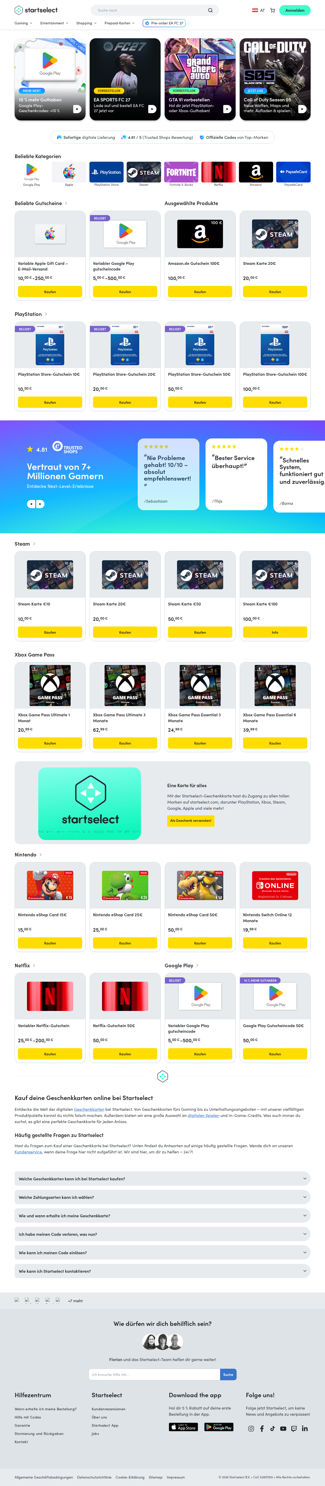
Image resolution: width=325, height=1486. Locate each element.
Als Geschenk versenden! (190, 820)
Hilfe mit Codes (28, 1417)
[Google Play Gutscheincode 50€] (275, 996)
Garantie (22, 1425)
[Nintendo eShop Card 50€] (200, 885)
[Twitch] (294, 1428)
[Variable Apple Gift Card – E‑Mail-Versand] (50, 234)
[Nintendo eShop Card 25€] (125, 885)
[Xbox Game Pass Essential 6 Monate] (275, 685)
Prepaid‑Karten (117, 23)
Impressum (176, 1477)
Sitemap (156, 1477)
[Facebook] (262, 1428)
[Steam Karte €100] (275, 574)
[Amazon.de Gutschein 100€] (200, 233)
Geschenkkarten (89, 1109)
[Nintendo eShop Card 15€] (50, 885)
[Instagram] (251, 1428)
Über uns (99, 1417)
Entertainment (52, 23)
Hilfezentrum (33, 1395)
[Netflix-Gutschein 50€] (125, 996)
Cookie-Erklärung (130, 1477)
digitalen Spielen (203, 1115)
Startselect (107, 1395)
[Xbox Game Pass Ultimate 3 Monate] (125, 685)
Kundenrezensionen (109, 1408)
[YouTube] (283, 1428)
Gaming (21, 23)
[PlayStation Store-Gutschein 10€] (50, 344)
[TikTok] (272, 1428)
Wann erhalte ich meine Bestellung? (46, 1408)
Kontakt (21, 1441)
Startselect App (105, 1425)
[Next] (40, 504)
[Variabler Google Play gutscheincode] (125, 234)
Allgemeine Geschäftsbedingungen (44, 1477)
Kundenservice (28, 1151)
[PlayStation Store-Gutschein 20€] (125, 344)
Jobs (95, 1433)
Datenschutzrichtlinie (94, 1477)
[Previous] (31, 504)
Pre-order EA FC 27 (167, 23)
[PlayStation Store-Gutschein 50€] (200, 344)
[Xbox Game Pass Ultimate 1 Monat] (50, 685)
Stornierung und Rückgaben (39, 1433)
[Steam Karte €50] (200, 574)
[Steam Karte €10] (50, 574)
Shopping (84, 23)
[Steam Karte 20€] (275, 233)
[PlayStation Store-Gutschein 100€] (275, 344)
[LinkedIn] (305, 1428)
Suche (228, 1374)
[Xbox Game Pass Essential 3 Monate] (200, 685)
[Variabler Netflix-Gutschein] (50, 996)
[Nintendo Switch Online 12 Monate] (275, 885)
